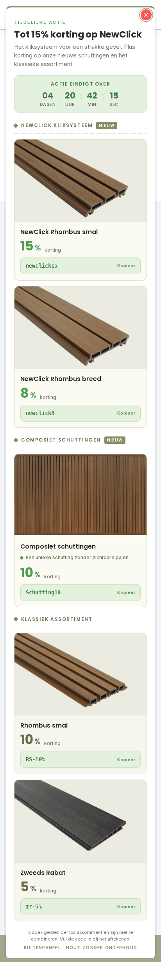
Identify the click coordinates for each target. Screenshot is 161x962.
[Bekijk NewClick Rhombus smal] (80, 210)
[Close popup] (146, 14)
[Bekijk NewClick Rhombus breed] (80, 356)
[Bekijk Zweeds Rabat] (80, 850)
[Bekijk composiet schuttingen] (80, 530)
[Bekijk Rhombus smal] (80, 703)
